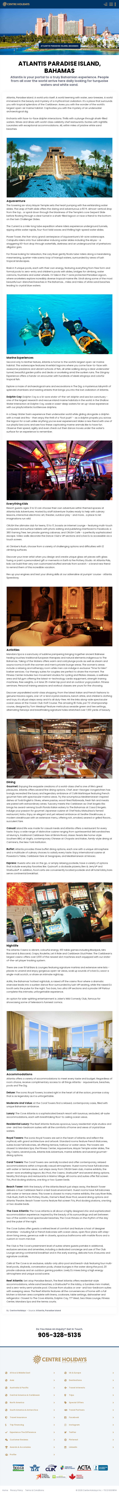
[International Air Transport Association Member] (35, 1467)
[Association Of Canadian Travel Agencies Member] (84, 1467)
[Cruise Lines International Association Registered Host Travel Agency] (51, 1467)
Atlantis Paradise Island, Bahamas (59, 46)
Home (5, 1490)
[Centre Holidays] (15, 4)
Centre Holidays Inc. (92, 1490)
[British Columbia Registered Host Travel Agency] (68, 1467)
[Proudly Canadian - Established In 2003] (76, 1476)
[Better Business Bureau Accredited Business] (101, 1467)
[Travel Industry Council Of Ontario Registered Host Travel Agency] (18, 1467)
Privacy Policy (16, 1490)
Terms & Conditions (34, 1490)
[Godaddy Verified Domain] (59, 1476)
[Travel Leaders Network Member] (43, 1476)
